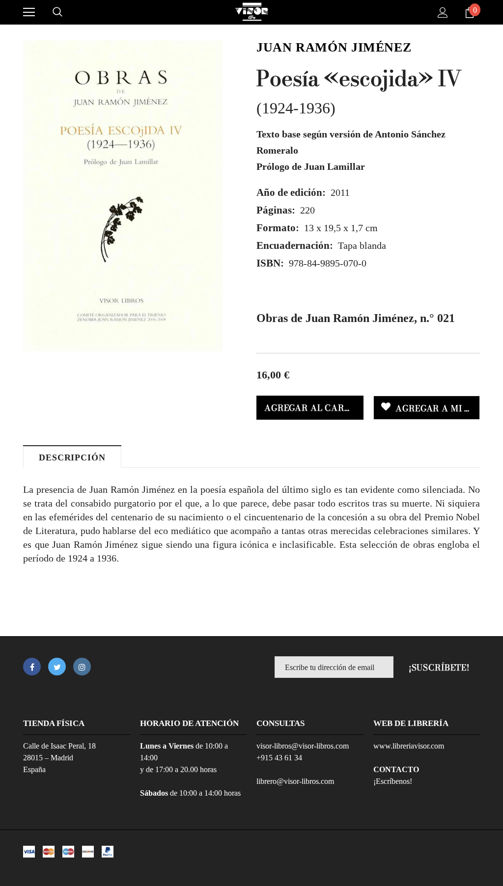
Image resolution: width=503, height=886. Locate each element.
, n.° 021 (355, 318)
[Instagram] (82, 666)
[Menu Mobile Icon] (29, 12)
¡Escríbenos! (392, 781)
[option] (123, 195)
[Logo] (251, 12)
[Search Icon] (57, 12)
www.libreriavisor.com (408, 746)
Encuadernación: (294, 245)
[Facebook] (32, 666)
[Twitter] (57, 666)
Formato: (277, 228)
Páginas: (275, 210)
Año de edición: (291, 192)
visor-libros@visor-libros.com (302, 746)
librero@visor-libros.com (295, 781)
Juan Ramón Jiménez (333, 47)
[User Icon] (443, 12)
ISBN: (270, 263)
